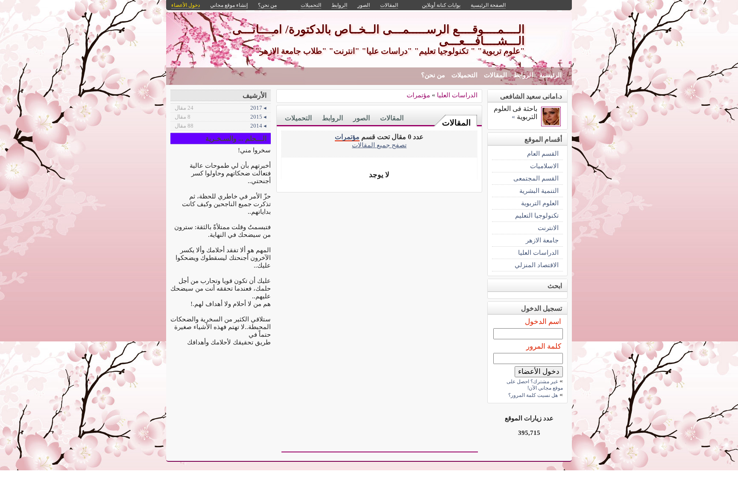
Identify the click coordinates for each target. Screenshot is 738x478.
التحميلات (464, 75)
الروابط (523, 75)
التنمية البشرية (539, 190)
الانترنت (548, 227)
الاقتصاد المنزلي (537, 264)
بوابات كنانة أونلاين (441, 5)
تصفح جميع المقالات (379, 145)
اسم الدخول (543, 322)
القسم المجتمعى (536, 178)
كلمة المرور (543, 346)
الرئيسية (550, 75)
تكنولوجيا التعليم (537, 215)
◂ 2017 (220, 108)
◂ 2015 (220, 117)
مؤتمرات (418, 95)
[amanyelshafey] (551, 124)
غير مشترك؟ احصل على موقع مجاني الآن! (535, 385)
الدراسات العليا (457, 95)
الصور (361, 118)
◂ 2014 (220, 125)
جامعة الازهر (542, 240)
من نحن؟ (433, 75)
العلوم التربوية (540, 203)
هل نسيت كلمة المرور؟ (533, 395)
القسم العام (543, 153)
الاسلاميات (544, 165)
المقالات (495, 75)
